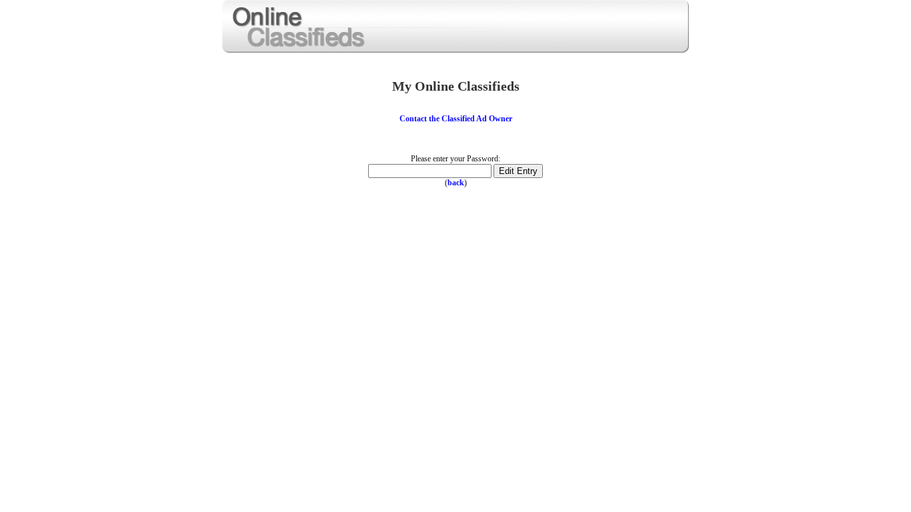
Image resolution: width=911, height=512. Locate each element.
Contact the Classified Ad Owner (455, 118)
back (455, 182)
